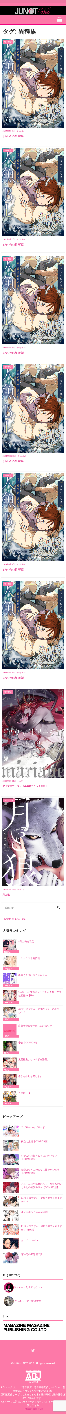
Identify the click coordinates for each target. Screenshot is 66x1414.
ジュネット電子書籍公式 (27, 1301)
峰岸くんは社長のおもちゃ (32, 975)
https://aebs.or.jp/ (34, 1408)
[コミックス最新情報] (10, 963)
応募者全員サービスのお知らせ (35, 1025)
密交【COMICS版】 (29, 1042)
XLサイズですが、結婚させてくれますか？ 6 (38, 1010)
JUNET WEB (27, 1363)
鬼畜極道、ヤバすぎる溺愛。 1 (34, 1059)
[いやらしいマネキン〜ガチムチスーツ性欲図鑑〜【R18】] (10, 997)
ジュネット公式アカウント (28, 1287)
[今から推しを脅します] (10, 1081)
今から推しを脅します (30, 1076)
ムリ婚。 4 (24, 1093)
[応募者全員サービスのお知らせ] (10, 1030)
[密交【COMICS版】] (10, 1047)
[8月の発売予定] (10, 946)
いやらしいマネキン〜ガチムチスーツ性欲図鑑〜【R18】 (39, 993)
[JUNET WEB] (33, 10)
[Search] (58, 907)
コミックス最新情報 (29, 958)
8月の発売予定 (26, 941)
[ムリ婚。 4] (10, 1098)
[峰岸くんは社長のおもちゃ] (10, 980)
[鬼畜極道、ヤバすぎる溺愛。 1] (10, 1064)
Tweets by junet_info (14, 919)
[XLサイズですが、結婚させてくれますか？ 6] (10, 1013)
